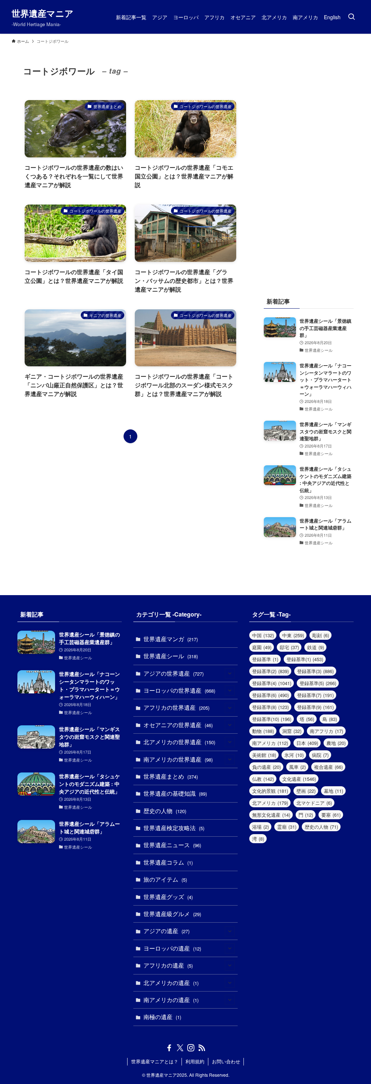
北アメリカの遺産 (171, 982)
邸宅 (289, 647)
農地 (336, 742)
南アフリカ (326, 731)
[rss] (201, 1047)
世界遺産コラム (168, 862)
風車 (297, 766)
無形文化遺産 (271, 814)
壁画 (306, 790)
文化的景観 (270, 790)
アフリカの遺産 (168, 965)
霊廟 (286, 826)
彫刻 (320, 635)
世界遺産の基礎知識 (175, 793)
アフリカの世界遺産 (176, 707)
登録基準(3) (315, 671)
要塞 (331, 814)
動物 (263, 731)
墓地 (333, 790)
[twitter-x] (180, 1047)
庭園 (261, 647)
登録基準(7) (315, 695)
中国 (263, 635)
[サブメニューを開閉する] (230, 673)
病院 (320, 754)
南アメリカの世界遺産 (178, 759)
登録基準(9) (315, 707)
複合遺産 (328, 766)
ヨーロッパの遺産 (172, 948)
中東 (293, 635)
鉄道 (315, 647)
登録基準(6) (270, 695)
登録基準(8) (270, 707)
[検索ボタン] (351, 17)
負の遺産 (266, 766)
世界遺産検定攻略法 (173, 828)
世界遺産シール (170, 656)
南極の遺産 (162, 1017)
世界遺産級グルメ (172, 914)
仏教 (263, 778)
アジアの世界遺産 (173, 673)
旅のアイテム (165, 879)
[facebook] (169, 1047)
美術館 (264, 754)
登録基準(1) (305, 659)
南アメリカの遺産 (171, 1000)
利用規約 (195, 1061)
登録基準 (265, 659)
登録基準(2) (270, 671)
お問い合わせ (226, 1061)
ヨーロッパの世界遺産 (179, 690)
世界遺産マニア (43, 13)
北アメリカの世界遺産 (179, 742)
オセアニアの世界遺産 (178, 725)
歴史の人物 (164, 811)
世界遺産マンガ (170, 639)
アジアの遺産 (166, 931)
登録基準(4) (271, 683)
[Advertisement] (309, 163)
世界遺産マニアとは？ (154, 1061)
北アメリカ (270, 802)
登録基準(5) (318, 683)
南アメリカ (270, 742)
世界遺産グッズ (168, 897)
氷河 (294, 754)
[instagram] (191, 1047)
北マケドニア (314, 802)
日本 (307, 742)
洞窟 (291, 731)
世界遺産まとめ (170, 776)
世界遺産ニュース (172, 845)
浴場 (260, 826)
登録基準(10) (271, 719)
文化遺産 (299, 778)
